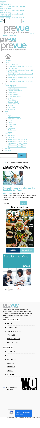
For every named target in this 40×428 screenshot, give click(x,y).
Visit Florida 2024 (5, 12)
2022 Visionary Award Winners (17, 145)
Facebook (11, 351)
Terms (21, 414)
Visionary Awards (10, 135)
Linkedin (10, 363)
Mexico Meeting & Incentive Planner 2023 (12, 18)
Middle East (11, 128)
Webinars (7, 148)
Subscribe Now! (27, 250)
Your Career (11, 107)
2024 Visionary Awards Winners (17, 141)
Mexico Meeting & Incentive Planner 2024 (12, 14)
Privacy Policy (13, 339)
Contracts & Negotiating (15, 90)
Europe (10, 122)
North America (12, 130)
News (6, 83)
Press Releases (13, 342)
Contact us (12, 327)
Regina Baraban (7, 193)
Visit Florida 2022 (13, 79)
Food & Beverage (13, 94)
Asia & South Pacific (14, 117)
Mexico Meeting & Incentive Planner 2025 (12, 10)
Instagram (11, 359)
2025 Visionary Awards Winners (17, 139)
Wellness (10, 98)
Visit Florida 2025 (5, 8)
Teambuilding (12, 100)
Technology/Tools (13, 102)
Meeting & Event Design (15, 96)
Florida (10, 132)
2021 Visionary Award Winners (17, 147)
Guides (2, 3)
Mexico (10, 126)
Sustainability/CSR (13, 104)
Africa (9, 115)
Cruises (10, 120)
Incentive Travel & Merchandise (17, 87)
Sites (6, 111)
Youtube (10, 374)
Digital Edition (13, 250)
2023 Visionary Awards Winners (17, 143)
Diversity (10, 105)
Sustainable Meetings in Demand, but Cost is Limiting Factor (19, 189)
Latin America (12, 124)
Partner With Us (14, 331)
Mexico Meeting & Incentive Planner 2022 (20, 81)
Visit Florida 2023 (5, 16)
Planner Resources (10, 85)
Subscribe (8, 150)
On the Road (11, 109)
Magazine (3, 1)
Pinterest (11, 367)
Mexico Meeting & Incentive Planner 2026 (12, 6)
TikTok (10, 371)
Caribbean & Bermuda (14, 119)
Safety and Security (13, 89)
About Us (10, 323)
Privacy (17, 414)
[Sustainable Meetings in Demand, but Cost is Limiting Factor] (13, 184)
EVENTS (8, 133)
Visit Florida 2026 (5, 4)
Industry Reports (12, 92)
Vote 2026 (11, 137)
